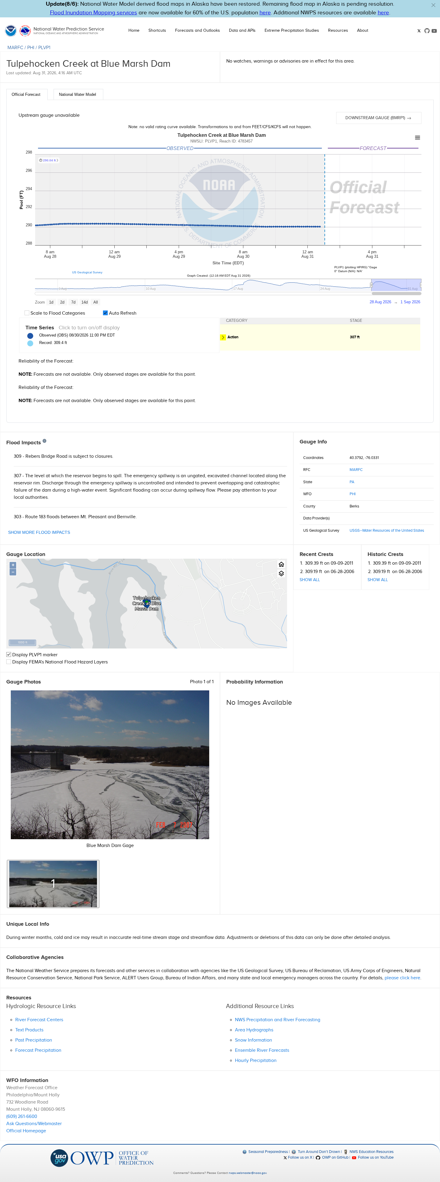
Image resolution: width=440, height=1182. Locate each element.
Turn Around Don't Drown (318, 1151)
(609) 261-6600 (21, 1116)
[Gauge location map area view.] (281, 573)
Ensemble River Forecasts (262, 1050)
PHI (30, 48)
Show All (310, 580)
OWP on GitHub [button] (334, 1157)
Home (133, 30)
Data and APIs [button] (242, 30)
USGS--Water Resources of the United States (387, 530)
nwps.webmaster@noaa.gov (247, 1173)
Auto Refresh (122, 313)
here (265, 12)
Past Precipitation (33, 1040)
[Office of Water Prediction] (112, 1157)
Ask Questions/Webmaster (34, 1124)
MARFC (15, 48)
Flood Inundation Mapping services (93, 12)
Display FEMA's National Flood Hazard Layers (59, 662)
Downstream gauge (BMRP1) (375, 118)
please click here (402, 978)
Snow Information (253, 1040)
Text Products (29, 1030)
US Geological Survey (87, 272)
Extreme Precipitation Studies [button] (292, 30)
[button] (433, 5)
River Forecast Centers (39, 1020)
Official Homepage (26, 1131)
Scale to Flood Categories (57, 313)
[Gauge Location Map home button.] (281, 564)
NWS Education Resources (371, 1151)
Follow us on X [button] (299, 1157)
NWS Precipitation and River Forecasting (277, 1020)
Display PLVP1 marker (34, 655)
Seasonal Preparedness (268, 1151)
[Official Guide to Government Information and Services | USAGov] (59, 1157)
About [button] (362, 30)
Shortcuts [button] (157, 30)
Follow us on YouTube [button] (375, 1157)
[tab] (27, 94)
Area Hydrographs (254, 1030)
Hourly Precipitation (256, 1060)
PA (352, 482)
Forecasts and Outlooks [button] (197, 30)
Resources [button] (338, 30)
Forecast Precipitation (38, 1050)
